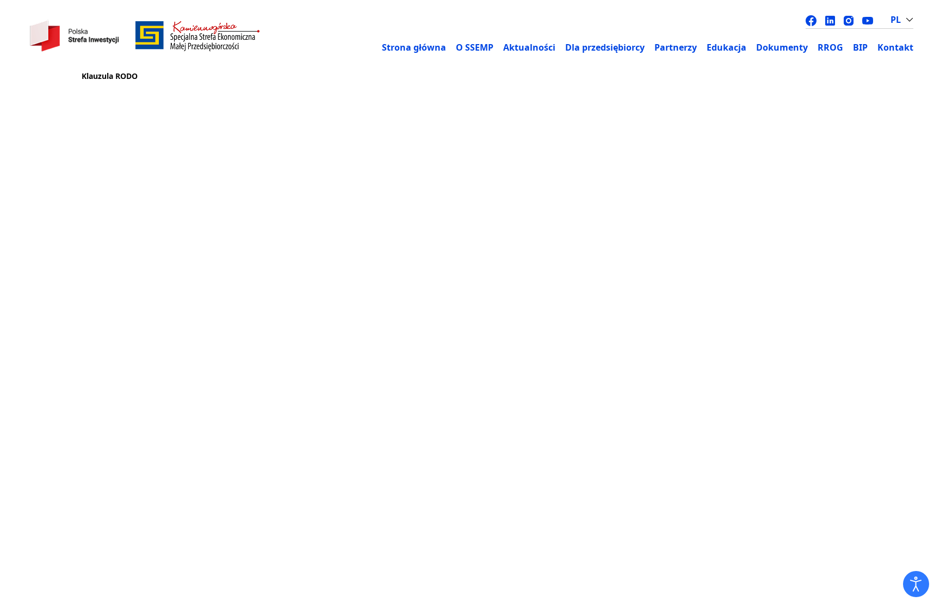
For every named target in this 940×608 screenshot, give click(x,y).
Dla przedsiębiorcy (605, 47)
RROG (830, 47)
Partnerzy (675, 47)
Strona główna (414, 47)
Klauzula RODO (110, 76)
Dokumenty (782, 47)
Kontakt (895, 47)
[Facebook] (811, 19)
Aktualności (529, 47)
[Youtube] (867, 19)
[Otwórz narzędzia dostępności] (916, 584)
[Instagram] (849, 19)
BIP (860, 47)
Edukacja (726, 47)
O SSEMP (474, 47)
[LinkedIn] (830, 19)
